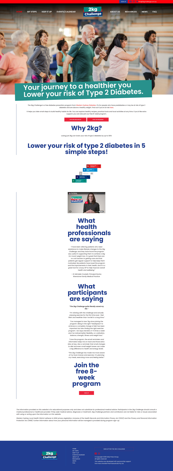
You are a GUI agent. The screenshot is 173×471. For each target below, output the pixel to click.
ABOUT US (115, 11)
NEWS (145, 11)
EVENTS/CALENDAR (66, 11)
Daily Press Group (112, 457)
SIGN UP (123, 2)
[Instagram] (134, 1)
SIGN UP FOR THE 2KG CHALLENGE (114, 449)
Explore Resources (75, 119)
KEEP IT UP (47, 11)
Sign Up (86, 393)
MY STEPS (32, 11)
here (111, 107)
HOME (19, 11)
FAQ (155, 11)
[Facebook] (130, 1)
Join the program (97, 119)
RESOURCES (131, 11)
